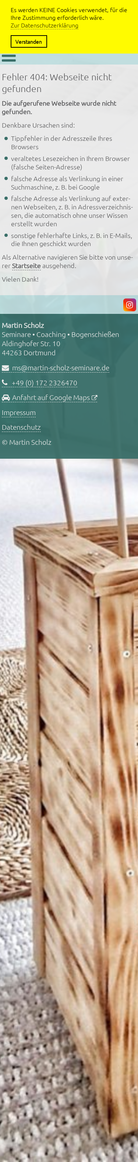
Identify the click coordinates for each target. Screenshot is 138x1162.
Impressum (19, 412)
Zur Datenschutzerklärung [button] (44, 25)
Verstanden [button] (28, 41)
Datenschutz (21, 426)
